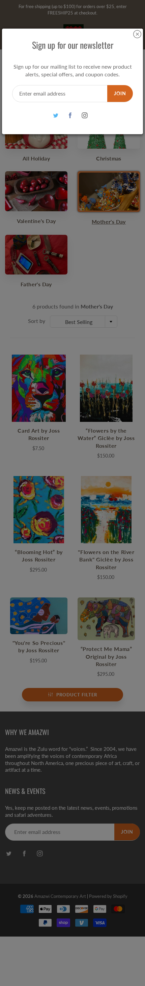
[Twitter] (56, 115)
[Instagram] (85, 115)
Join (120, 93)
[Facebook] (70, 115)
